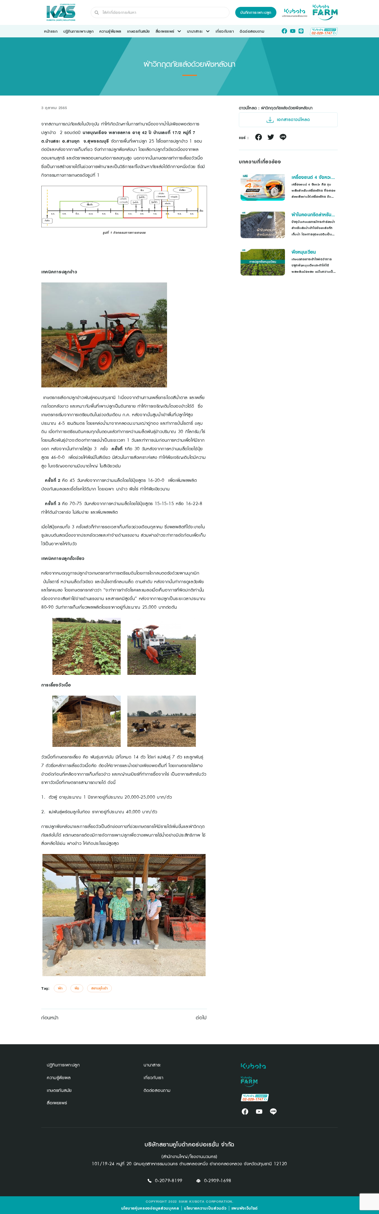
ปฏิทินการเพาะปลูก (78, 31)
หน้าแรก (50, 31)
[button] (256, 12)
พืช (77, 988)
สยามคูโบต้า (99, 988)
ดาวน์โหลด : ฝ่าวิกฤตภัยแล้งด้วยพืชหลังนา (275, 108)
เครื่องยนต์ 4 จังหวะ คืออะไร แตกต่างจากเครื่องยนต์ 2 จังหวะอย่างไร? (312, 177)
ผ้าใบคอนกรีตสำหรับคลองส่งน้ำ (311, 214)
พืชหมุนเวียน (304, 252)
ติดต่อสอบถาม (252, 31)
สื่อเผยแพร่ (165, 31)
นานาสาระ (195, 31)
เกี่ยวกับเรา (225, 31)
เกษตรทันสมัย (138, 31)
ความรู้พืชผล (110, 31)
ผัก (60, 988)
